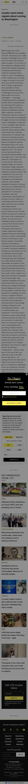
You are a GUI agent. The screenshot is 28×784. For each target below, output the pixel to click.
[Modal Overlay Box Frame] (14, 392)
